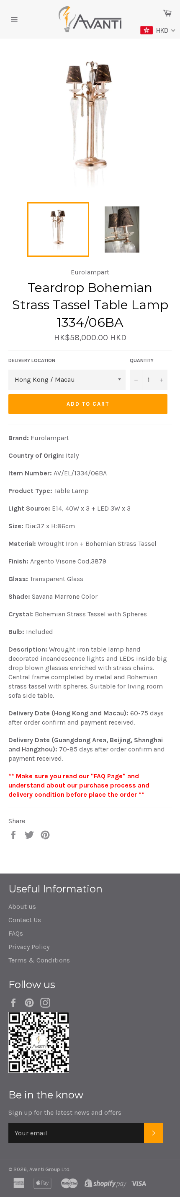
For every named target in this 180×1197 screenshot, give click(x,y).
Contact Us (24, 920)
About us (22, 906)
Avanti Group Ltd (49, 1169)
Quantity (142, 360)
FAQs (15, 933)
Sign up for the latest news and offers (64, 1112)
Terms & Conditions (39, 960)
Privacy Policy (28, 947)
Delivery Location (31, 360)
